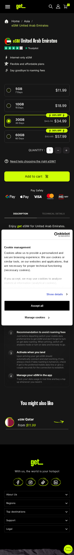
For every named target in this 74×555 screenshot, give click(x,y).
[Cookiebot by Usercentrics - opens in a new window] (54, 234)
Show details (55, 294)
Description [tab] (20, 213)
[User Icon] (58, 6)
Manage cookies (35, 317)
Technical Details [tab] (53, 213)
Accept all (37, 305)
